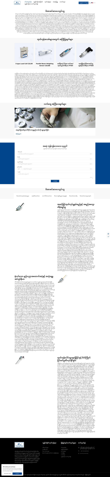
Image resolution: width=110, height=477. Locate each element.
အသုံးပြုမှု (55, 2)
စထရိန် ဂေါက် (45, 449)
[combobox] (20, 169)
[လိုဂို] (17, 2)
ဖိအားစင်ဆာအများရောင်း (85, 196)
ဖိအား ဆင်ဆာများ (45, 451)
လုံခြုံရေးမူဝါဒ (88, 474)
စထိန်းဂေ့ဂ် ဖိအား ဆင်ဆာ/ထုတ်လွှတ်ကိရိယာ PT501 (65, 64)
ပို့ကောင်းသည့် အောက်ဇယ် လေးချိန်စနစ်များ (50, 453)
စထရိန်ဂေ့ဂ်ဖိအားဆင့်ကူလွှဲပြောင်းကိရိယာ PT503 (86, 64)
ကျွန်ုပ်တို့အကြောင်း (38, 2)
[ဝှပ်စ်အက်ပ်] (108, 233)
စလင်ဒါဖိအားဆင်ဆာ (47, 196)
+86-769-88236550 (84, 451)
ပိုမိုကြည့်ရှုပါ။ (18, 133)
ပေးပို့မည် (55, 181)
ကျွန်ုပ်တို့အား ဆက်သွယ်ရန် (31, 4)
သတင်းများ (62, 2)
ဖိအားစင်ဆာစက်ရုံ (73, 196)
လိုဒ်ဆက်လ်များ (45, 447)
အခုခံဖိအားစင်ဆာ (36, 196)
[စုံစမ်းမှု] (108, 236)
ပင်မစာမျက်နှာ (28, 2)
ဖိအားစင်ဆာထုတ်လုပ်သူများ (22, 196)
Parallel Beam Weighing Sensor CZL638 (44, 64)
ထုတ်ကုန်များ (48, 2)
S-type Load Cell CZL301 (24, 63)
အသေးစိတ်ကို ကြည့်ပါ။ (24, 52)
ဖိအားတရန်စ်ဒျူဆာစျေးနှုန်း (60, 196)
